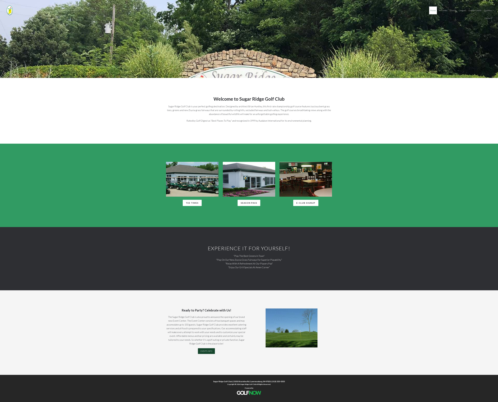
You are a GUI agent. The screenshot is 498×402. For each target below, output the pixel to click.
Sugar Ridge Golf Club (46, 10)
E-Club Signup (305, 203)
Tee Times (192, 203)
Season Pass (249, 203)
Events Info (206, 351)
